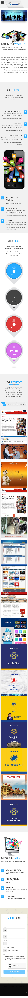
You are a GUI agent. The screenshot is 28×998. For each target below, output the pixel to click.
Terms (2, 989)
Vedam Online (14, 580)
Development (16, 426)
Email (5, 933)
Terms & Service (20, 958)
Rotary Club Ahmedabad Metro (14, 658)
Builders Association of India (14, 684)
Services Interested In (9, 947)
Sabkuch (14, 632)
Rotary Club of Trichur (14, 606)
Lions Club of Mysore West (14, 762)
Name (5, 927)
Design (10, 426)
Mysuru (14, 788)
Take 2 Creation (14, 424)
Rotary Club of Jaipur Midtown (14, 736)
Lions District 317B (14, 710)
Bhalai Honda (14, 554)
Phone (5, 940)
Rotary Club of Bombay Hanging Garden (14, 450)
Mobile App (14, 634)
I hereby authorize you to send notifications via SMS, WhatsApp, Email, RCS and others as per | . (15, 957)
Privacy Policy (8, 959)
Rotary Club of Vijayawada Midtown (14, 814)
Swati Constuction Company (14, 502)
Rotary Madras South (14, 476)
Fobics (14, 528)
